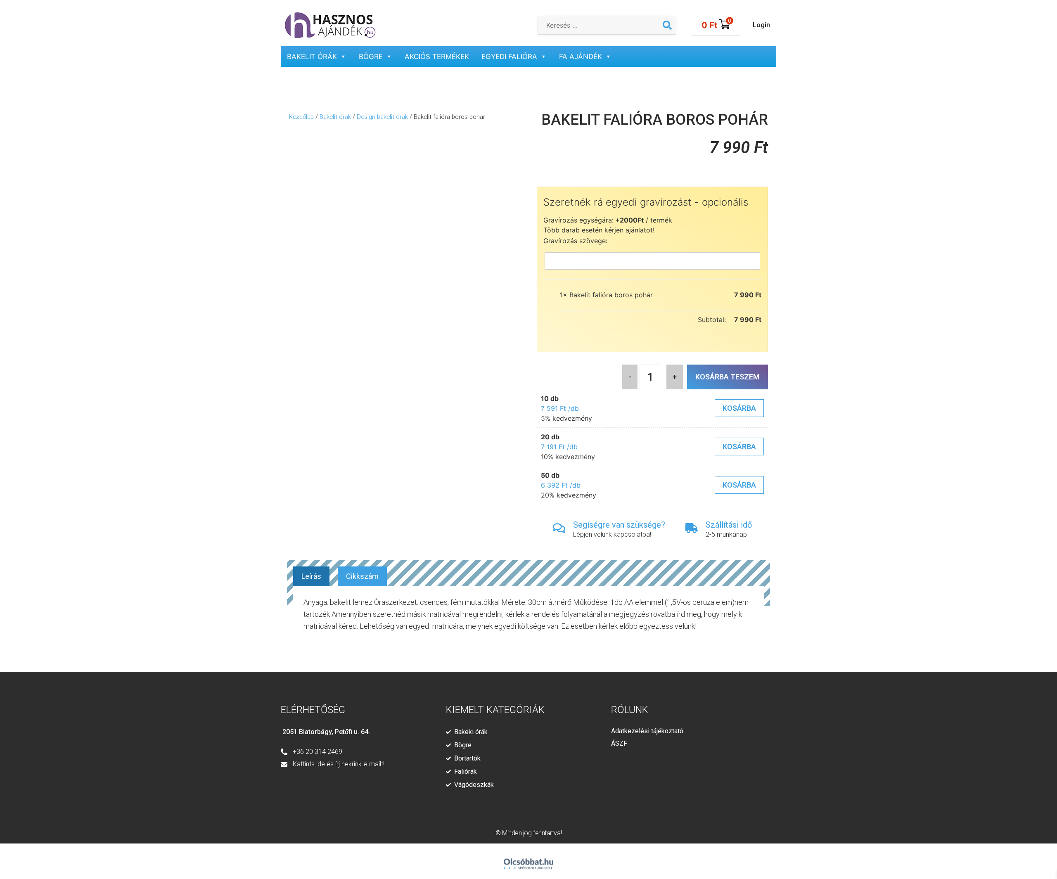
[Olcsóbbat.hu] (528, 860)
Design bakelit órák (382, 117)
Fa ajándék (580, 56)
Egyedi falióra (509, 56)
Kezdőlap (301, 117)
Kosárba (739, 408)
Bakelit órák (312, 56)
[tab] (311, 576)
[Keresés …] (598, 25)
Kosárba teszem (727, 376)
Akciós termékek (437, 56)
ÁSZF (619, 743)
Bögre (371, 56)
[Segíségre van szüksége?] (559, 528)
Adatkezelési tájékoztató (647, 731)
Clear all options (585, 319)
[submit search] (667, 25)
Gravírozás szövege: (575, 240)
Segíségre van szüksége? (619, 525)
